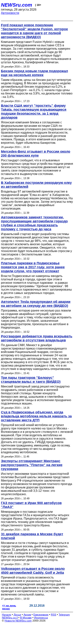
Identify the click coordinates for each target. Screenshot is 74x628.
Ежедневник (40, 614)
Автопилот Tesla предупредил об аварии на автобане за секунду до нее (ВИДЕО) (35, 304)
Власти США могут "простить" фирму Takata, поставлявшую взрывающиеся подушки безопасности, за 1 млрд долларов (33, 111)
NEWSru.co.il (10, 617)
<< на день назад (9, 607)
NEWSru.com (16, 5)
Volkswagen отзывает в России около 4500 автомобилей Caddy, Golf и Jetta (33, 571)
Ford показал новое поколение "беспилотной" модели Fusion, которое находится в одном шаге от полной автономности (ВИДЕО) (34, 31)
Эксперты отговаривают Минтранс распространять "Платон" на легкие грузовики (31, 465)
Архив (27, 614)
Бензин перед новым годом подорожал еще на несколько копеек (34, 73)
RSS (53, 614)
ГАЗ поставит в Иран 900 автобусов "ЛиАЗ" (31, 505)
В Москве (26, 617)
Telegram (64, 614)
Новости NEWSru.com (18, 620)
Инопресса (41, 617)
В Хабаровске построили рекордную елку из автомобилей (36, 185)
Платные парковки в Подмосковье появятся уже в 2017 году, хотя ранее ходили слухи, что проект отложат (33, 267)
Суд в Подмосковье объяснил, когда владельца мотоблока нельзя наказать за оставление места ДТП (36, 416)
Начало (6, 614)
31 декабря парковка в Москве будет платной (32, 536)
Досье (17, 614)
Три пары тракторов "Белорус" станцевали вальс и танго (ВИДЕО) (31, 380)
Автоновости (10, 13)
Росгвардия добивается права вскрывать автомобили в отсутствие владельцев (36, 338)
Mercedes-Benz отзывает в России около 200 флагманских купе (35, 153)
